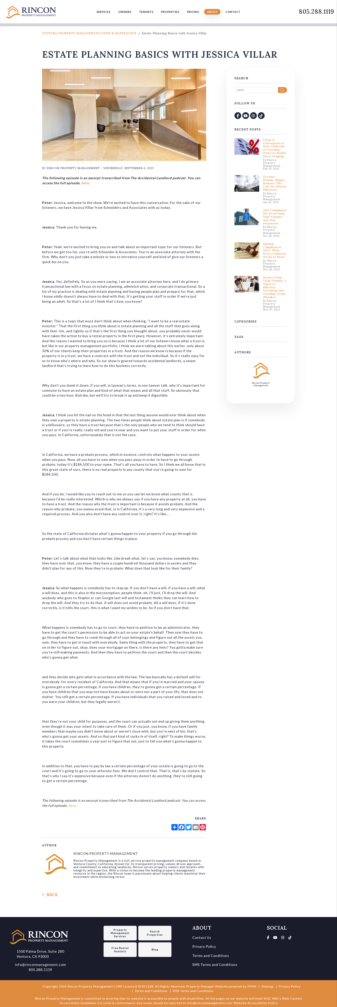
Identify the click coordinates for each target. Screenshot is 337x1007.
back (52, 894)
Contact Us (201, 937)
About (212, 11)
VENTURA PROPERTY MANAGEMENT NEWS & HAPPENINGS (89, 33)
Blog (155, 949)
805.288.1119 (316, 11)
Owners (124, 11)
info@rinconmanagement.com (40, 964)
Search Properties (155, 933)
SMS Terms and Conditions (214, 964)
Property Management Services (120, 933)
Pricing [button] (193, 11)
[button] (237, 115)
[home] (32, 11)
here (85, 183)
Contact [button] (232, 11)
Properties (170, 11)
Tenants (146, 11)
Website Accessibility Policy (256, 1003)
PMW (251, 986)
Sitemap (267, 986)
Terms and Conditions (210, 955)
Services (103, 11)
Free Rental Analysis (120, 949)
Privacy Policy (204, 946)
